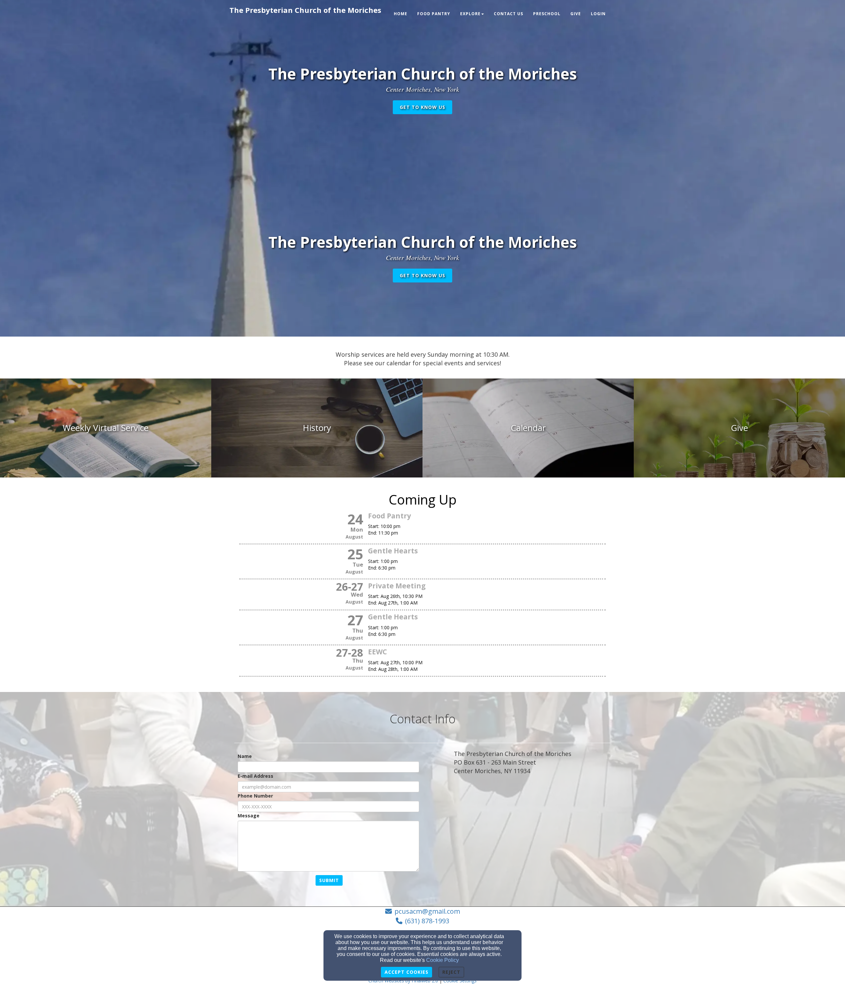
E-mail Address (255, 776)
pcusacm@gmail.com (427, 911)
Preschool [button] (546, 13)
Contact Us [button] (508, 13)
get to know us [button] (422, 107)
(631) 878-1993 (427, 920)
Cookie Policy (442, 960)
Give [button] (575, 13)
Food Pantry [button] (433, 13)
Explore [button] (470, 13)
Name (245, 756)
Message (248, 815)
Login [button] (598, 13)
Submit (329, 880)
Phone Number (255, 796)
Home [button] (400, 13)
